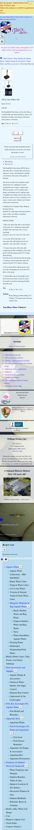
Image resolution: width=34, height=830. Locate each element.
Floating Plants (16, 642)
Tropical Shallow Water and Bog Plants (20, 625)
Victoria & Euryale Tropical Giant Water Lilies (19, 596)
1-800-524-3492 (17, 451)
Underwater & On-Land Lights (18, 698)
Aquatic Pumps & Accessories (17, 676)
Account (2, 17)
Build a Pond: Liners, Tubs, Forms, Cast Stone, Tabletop (18, 660)
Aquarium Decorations (20, 758)
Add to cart (17, 138)
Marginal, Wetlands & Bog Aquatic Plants (19, 604)
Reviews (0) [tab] (9, 164)
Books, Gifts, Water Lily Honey (17, 810)
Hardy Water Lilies (18, 581)
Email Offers (10, 17)
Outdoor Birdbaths (18, 798)
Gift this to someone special (17, 156)
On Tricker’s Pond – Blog (14, 386)
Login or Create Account (17, 346)
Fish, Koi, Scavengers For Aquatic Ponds (17, 705)
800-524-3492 (4, 19)
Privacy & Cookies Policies (14, 358)
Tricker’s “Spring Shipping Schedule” (18, 361)
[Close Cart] (4, 549)
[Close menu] (3, 561)
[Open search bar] (16, 39)
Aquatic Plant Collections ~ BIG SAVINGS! (18, 574)
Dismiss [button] (2, 13)
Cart (8, 815)
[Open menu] (2, 42)
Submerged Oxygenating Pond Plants (18, 649)
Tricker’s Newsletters (12, 377)
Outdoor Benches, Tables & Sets (18, 778)
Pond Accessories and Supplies (15, 669)
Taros (15, 631)
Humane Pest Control (19, 692)
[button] (2, 68)
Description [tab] (9, 161)
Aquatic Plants (12, 566)
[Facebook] (1, 521)
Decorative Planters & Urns (19, 793)
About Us (9, 372)
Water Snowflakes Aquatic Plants (21, 637)
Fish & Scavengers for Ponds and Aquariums (19, 728)
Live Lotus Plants (17, 588)
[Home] (1, 58)
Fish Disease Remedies (18, 742)
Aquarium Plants (17, 722)
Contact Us (27, 17)
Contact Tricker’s (13, 826)
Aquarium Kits (16, 754)
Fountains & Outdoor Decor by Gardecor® (15, 764)
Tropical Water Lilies (19, 584)
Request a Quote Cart (15, 819)
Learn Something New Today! (15, 375)
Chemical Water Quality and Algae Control (18, 686)
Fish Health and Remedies (17, 713)
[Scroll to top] (2, 560)
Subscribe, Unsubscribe (13, 355)
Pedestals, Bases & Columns (18, 803)
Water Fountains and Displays (19, 771)
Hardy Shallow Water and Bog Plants (20, 614)
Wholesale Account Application (16, 369)
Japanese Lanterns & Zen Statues (19, 786)
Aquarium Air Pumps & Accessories (19, 749)
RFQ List (13, 19)
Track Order (19, 17)
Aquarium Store (13, 718)
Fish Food (17, 737)
